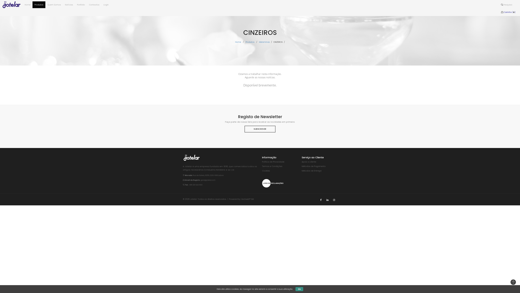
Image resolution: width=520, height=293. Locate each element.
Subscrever (260, 129)
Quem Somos (54, 4)
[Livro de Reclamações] (272, 183)
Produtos (39, 4)
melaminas (264, 42)
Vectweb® (246, 199)
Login (106, 4)
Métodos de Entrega (311, 170)
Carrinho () (509, 8)
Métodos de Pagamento (314, 166)
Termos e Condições (272, 166)
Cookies (266, 170)
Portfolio (81, 4)
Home (238, 42)
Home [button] (27, 4)
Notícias (69, 4)
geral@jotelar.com (208, 180)
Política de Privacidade (273, 161)
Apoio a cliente (309, 161)
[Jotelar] (13, 4)
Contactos (94, 4)
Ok (299, 289)
